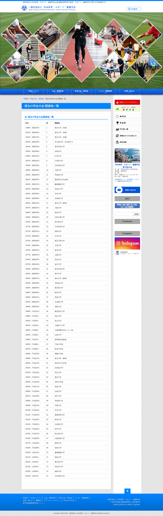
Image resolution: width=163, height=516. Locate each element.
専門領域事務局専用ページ (33, 503)
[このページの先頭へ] (127, 492)
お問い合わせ (28, 500)
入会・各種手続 (50, 498)
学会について (36, 498)
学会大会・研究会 (37, 99)
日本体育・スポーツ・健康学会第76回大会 (127, 180)
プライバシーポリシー (52, 500)
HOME (26, 99)
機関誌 (38, 500)
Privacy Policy (69, 500)
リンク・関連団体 (82, 498)
